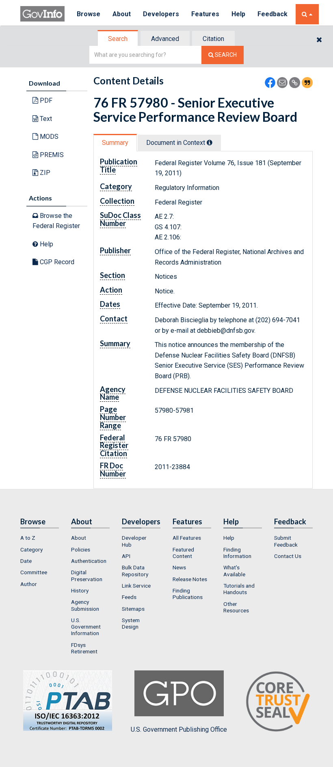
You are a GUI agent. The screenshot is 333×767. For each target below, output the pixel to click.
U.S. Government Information (86, 627)
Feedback (272, 14)
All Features (187, 537)
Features (205, 14)
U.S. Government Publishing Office (179, 729)
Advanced (165, 39)
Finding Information (237, 552)
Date (26, 561)
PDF (45, 100)
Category (31, 549)
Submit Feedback (286, 540)
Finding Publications (188, 593)
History (80, 590)
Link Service (136, 585)
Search (118, 39)
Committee (33, 572)
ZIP (44, 173)
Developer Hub (134, 540)
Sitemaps (133, 608)
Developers (161, 14)
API (126, 556)
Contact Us (287, 556)
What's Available (234, 570)
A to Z (27, 537)
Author (28, 584)
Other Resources (236, 607)
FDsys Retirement (84, 648)
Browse (88, 14)
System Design (131, 623)
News (179, 567)
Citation (213, 39)
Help (238, 14)
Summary (115, 143)
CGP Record (56, 262)
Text (45, 119)
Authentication (88, 561)
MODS (48, 136)
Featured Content (183, 552)
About (121, 14)
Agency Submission (85, 605)
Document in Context (176, 143)
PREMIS (51, 155)
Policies (80, 549)
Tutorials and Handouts (239, 588)
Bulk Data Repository (135, 570)
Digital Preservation (86, 575)
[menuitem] (39, 537)
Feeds (129, 597)
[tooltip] (209, 142)
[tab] (118, 38)
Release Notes (190, 579)
